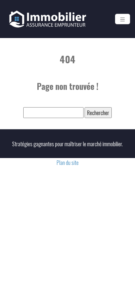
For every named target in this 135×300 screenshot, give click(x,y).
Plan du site (68, 162)
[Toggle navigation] (122, 19)
